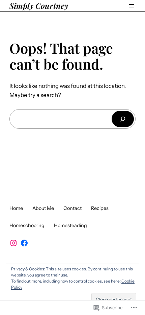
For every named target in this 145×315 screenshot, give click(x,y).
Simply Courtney (38, 5)
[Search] (123, 119)
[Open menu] (131, 6)
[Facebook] (24, 243)
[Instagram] (13, 243)
